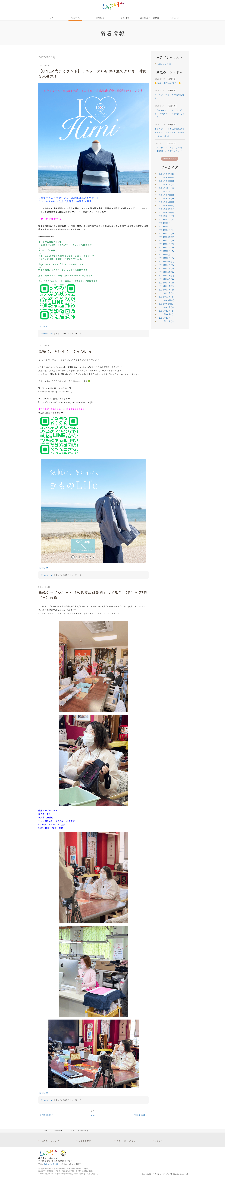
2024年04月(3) (166, 240)
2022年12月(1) (166, 293)
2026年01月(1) (166, 184)
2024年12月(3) (166, 219)
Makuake (174, 17)
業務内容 (125, 17)
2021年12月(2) (166, 310)
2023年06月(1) (166, 272)
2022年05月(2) (166, 300)
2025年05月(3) (166, 205)
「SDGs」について (49, 1141)
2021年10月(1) (166, 317)
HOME (46, 1130)
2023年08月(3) (166, 265)
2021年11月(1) (166, 314)
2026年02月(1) (166, 180)
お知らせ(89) (164, 63)
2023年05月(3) (166, 275)
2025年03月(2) (166, 209)
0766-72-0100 (51, 1163)
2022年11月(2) (166, 296)
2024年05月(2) (166, 237)
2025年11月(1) (166, 191)
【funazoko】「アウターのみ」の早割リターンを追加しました (170, 113)
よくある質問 (84, 1141)
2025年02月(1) (166, 212)
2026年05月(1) (166, 177)
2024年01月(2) (166, 247)
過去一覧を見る (169, 158)
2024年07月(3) (166, 233)
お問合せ (159, 1141)
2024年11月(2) (166, 223)
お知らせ (43, 326)
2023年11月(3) (166, 254)
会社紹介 (100, 17)
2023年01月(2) (166, 289)
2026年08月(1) (166, 173)
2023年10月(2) (166, 258)
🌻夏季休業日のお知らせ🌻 (168, 83)
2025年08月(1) (166, 198)
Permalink (47, 333)
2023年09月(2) (166, 261)
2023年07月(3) (166, 268)
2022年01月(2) (166, 307)
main (93, 1115)
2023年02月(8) (166, 286)
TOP (50, 17)
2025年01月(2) (166, 216)
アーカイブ (169, 167)
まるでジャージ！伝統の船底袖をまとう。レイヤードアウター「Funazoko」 (170, 132)
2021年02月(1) (166, 321)
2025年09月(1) (166, 194)
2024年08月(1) (166, 230)
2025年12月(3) (166, 187)
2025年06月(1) (166, 202)
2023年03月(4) (166, 282)
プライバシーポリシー (127, 1141)
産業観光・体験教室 (149, 17)
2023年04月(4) (166, 279)
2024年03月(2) (166, 244)
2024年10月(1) (166, 226)
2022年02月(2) (166, 303)
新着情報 (75, 17)
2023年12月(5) (166, 251)
